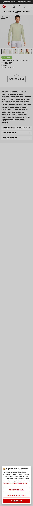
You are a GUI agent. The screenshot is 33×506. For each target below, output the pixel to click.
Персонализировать (16, 490)
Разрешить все (16, 501)
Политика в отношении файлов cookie (15, 483)
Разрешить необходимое (16, 495)
